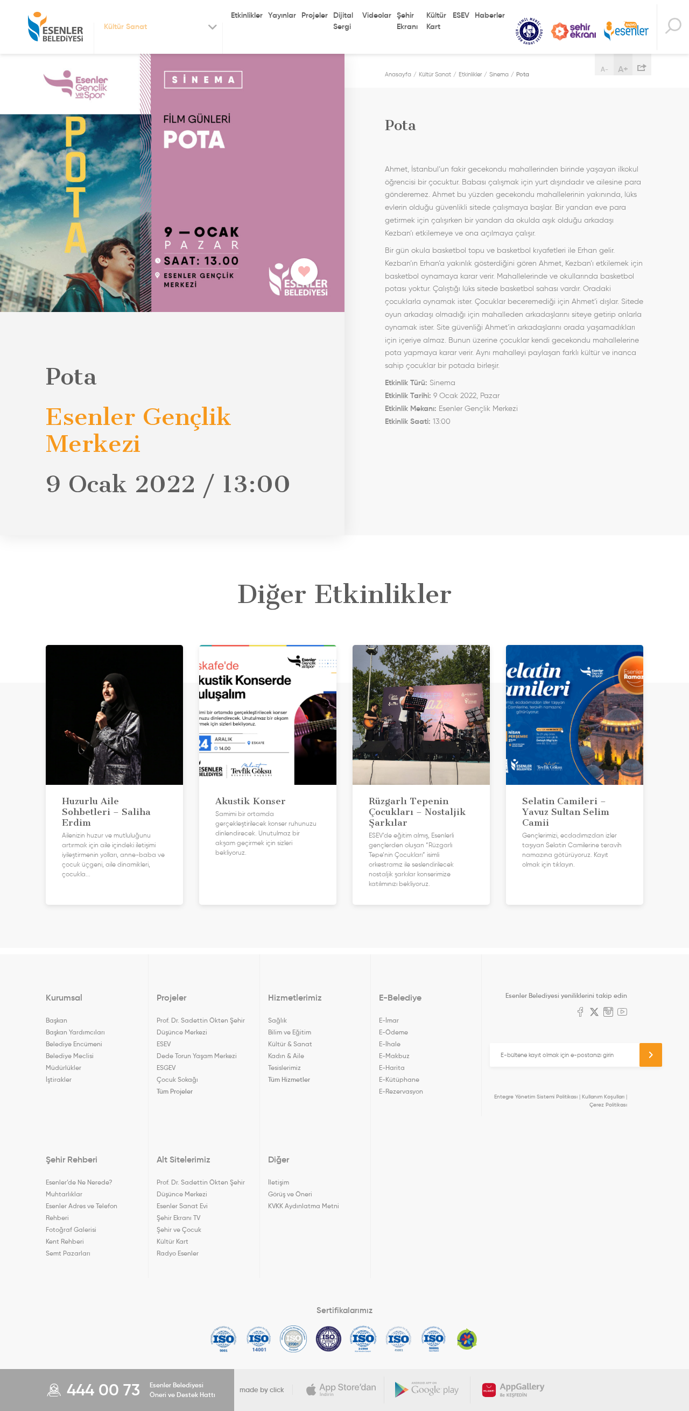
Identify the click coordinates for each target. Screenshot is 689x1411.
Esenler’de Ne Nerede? (79, 1182)
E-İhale (389, 1044)
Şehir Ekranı (407, 20)
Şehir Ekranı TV (573, 31)
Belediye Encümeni (74, 1044)
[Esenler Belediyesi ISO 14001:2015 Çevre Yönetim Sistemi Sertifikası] (258, 1339)
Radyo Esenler (626, 31)
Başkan (56, 1020)
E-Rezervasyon (401, 1091)
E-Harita (392, 1067)
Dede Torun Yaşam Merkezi (197, 1056)
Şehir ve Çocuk (179, 1229)
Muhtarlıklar (64, 1194)
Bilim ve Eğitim (289, 1032)
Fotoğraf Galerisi (71, 1229)
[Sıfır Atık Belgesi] (467, 1339)
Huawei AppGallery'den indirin (513, 1390)
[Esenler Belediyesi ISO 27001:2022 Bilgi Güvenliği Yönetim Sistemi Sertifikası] (293, 1339)
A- (604, 69)
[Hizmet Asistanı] (673, 27)
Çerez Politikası (608, 1104)
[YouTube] (622, 1013)
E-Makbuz (394, 1056)
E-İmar (389, 1020)
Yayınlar (282, 15)
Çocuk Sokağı (177, 1079)
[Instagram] (608, 1013)
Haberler (490, 15)
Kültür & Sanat (290, 1044)
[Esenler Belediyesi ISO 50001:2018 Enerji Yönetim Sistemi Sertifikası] (433, 1339)
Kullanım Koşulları (603, 1096)
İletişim (278, 1182)
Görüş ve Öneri (290, 1194)
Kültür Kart (436, 20)
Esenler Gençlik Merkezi (478, 408)
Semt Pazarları (68, 1253)
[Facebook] (580, 1013)
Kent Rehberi (65, 1241)
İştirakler (59, 1079)
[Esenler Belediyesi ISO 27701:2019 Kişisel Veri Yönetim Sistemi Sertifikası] (328, 1339)
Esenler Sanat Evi (182, 1206)
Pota (522, 74)
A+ (623, 68)
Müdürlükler (63, 1067)
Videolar (376, 15)
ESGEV (166, 1067)
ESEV (461, 15)
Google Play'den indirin (427, 1390)
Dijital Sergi (343, 20)
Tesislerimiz (284, 1067)
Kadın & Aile (286, 1056)
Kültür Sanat (529, 31)
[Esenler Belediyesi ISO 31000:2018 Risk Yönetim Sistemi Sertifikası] (363, 1339)
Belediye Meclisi (70, 1056)
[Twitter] (594, 1013)
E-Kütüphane (399, 1079)
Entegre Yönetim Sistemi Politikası (536, 1096)
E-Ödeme (393, 1032)
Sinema (499, 74)
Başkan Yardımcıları (75, 1032)
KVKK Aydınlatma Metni (303, 1206)
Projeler (314, 15)
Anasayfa (398, 74)
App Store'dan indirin (341, 1390)
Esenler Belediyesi (55, 27)
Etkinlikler (247, 15)
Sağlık (277, 1020)
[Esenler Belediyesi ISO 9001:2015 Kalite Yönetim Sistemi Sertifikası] (223, 1339)
